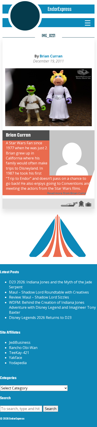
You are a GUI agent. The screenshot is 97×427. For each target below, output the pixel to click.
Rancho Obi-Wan (23, 347)
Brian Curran (51, 56)
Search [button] (50, 408)
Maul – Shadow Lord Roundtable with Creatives (49, 292)
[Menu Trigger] (87, 22)
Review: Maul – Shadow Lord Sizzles (39, 297)
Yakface (15, 357)
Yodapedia (18, 362)
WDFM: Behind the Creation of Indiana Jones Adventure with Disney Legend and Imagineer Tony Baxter (52, 307)
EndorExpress (60, 9)
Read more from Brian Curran (67, 193)
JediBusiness (19, 342)
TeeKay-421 (19, 352)
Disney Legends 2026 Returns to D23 (40, 317)
